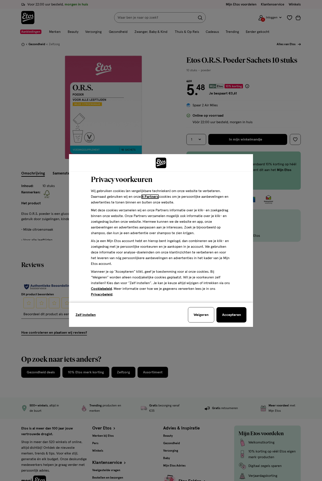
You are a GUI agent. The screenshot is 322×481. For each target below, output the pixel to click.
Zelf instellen (86, 315)
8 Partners (150, 196)
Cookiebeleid (101, 288)
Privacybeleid (101, 294)
